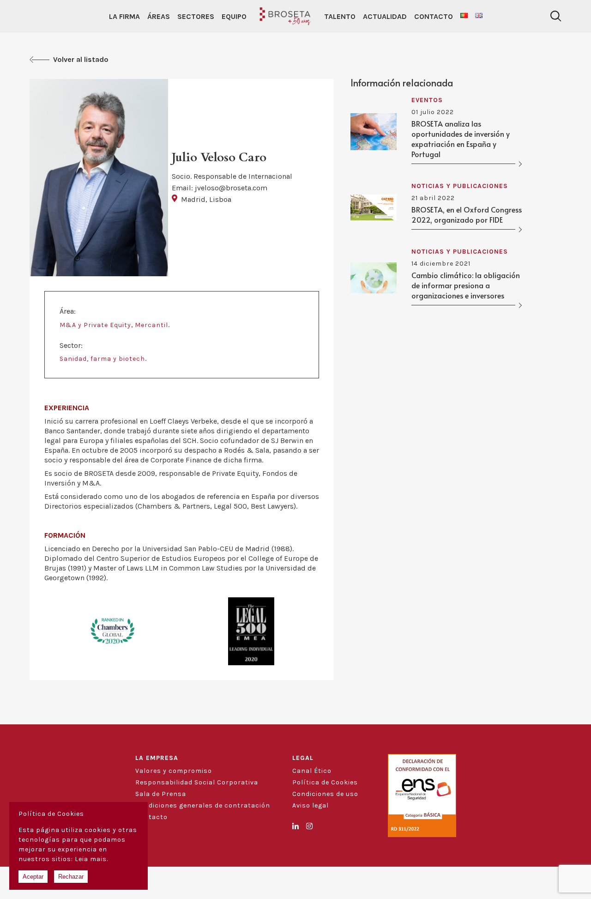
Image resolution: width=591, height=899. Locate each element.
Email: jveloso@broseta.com (219, 187)
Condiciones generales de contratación (202, 805)
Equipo (234, 16)
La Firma (124, 16)
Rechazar (71, 876)
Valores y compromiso (173, 771)
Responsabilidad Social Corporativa (196, 782)
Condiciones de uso (325, 794)
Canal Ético (312, 771)
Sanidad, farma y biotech (102, 359)
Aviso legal (310, 805)
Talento (340, 16)
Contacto (433, 16)
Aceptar (33, 876)
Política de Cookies (325, 782)
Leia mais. (91, 859)
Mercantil (151, 325)
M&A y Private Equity (95, 325)
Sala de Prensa (160, 794)
